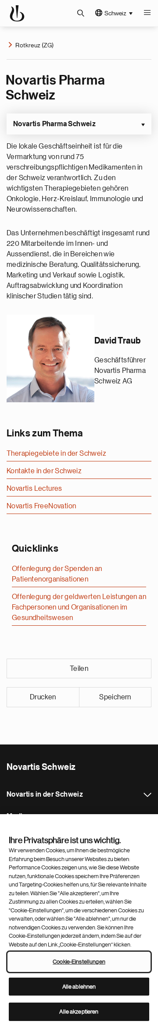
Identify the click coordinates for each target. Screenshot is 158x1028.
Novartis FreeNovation (41, 506)
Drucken (43, 697)
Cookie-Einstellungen (79, 961)
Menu (147, 13)
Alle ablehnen (79, 986)
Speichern (115, 697)
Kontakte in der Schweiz (44, 471)
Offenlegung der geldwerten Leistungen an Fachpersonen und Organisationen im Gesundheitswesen (79, 607)
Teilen (79, 668)
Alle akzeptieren (78, 1011)
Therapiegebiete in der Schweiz (56, 453)
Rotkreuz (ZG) (34, 45)
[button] (79, 124)
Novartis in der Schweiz (147, 795)
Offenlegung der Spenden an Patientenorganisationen (57, 574)
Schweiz (115, 13)
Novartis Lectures (34, 488)
